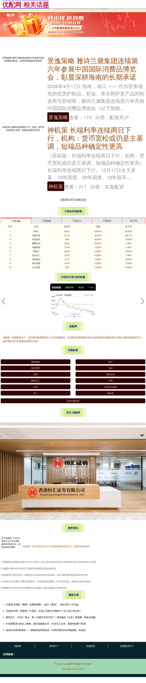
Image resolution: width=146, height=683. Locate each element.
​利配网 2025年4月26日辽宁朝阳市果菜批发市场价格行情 (29, 568)
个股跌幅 (46, 220)
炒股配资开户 (127, 646)
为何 (110, 367)
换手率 (133, 220)
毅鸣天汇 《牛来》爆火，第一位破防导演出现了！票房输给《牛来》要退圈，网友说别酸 (51, 617)
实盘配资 (90, 646)
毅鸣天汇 (35, 380)
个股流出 (107, 220)
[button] (3, 301)
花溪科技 (36, 235)
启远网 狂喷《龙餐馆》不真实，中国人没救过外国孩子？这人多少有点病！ (44, 610)
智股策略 (35, 361)
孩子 (110, 361)
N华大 (36, 231)
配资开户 (54, 646)
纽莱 (35, 374)
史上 (35, 393)
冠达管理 (35, 367)
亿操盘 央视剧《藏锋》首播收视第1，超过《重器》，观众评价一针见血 (42, 604)
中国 (110, 380)
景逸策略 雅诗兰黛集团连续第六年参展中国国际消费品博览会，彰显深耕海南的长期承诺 (92, 68)
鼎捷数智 (36, 247)
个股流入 (76, 220)
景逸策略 (58, 116)
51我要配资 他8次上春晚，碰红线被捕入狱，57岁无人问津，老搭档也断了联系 (46, 623)
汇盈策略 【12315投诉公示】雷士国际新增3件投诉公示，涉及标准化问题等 (56, 546)
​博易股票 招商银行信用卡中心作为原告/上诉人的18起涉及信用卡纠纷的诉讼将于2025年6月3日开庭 (49, 561)
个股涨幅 (16, 221)
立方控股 (36, 267)
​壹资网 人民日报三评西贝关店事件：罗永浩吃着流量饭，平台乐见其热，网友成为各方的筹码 (46, 581)
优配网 (17, 646)
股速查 (110, 393)
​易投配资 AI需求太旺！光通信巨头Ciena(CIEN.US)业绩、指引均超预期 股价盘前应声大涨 (44, 574)
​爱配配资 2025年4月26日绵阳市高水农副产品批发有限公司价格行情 (34, 587)
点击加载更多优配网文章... (73, 199)
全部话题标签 (73, 400)
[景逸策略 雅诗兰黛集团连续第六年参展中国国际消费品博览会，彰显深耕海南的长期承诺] (23, 58)
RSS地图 (77, 663)
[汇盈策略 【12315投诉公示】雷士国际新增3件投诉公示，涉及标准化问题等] (11, 546)
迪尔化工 (36, 255)
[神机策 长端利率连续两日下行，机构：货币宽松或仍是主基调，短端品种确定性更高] (23, 128)
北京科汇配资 (110, 386)
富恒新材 (36, 239)
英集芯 (36, 251)
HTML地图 (86, 663)
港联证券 (110, 374)
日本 (35, 386)
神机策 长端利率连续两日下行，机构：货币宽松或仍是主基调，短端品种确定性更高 (95, 138)
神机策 (55, 186)
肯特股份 (36, 259)
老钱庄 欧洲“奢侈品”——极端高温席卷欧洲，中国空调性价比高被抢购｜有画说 (46, 630)
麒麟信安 (36, 243)
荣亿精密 (36, 263)
